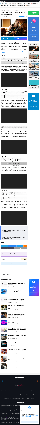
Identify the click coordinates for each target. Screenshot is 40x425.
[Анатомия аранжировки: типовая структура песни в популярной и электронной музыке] (34, 82)
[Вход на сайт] (37, 1)
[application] (14, 80)
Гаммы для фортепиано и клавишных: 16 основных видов (33, 69)
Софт (8, 286)
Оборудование (10, 302)
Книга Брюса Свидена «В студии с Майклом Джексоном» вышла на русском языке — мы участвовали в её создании (17, 314)
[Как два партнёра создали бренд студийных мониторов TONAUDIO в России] (4, 366)
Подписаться (33, 106)
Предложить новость (34, 13)
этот (5, 419)
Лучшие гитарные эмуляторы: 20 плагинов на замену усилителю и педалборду (33, 61)
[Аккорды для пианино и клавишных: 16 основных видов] (34, 48)
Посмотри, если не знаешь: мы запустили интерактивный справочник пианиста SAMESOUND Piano (17, 283)
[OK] (34, 381)
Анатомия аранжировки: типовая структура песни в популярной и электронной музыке (33, 86)
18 (16, 345)
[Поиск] (39, 1)
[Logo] (3, 1)
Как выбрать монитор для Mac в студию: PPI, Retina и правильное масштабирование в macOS (17, 358)
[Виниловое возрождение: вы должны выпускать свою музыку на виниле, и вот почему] (4, 307)
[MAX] (11, 381)
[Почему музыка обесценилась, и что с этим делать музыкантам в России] (4, 344)
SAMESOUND (10, 417)
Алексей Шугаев (12, 10)
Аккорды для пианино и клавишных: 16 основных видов (33, 53)
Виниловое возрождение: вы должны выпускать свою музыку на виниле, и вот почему (17, 307)
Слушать (34, 36)
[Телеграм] (1, 381)
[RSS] (38, 381)
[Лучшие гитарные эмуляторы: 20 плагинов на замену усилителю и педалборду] (34, 57)
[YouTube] (15, 381)
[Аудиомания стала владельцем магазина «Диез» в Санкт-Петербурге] (4, 337)
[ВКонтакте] (6, 381)
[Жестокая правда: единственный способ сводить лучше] (4, 322)
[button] (20, 16)
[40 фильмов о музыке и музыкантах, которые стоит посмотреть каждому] (34, 73)
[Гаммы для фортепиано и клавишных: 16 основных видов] (34, 65)
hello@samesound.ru (23, 384)
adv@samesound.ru (21, 385)
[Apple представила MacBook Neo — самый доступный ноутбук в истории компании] (4, 329)
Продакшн (9, 317)
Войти (24, 259)
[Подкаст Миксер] (29, 381)
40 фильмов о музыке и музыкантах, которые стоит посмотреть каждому (33, 77)
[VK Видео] (20, 381)
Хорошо (29, 421)
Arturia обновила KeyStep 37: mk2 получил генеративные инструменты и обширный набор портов (17, 351)
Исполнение (3, 10)
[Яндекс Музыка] (24, 381)
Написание (7, 10)
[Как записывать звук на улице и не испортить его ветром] (4, 291)
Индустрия (9, 338)
